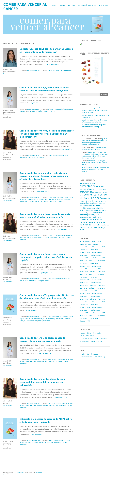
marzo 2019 (101, 247)
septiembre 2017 (95, 269)
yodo (29, 157)
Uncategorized (84, 341)
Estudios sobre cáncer (87, 336)
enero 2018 (94, 263)
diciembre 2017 (85, 266)
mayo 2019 (83, 247)
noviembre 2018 (97, 252)
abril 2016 (92, 288)
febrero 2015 (84, 304)
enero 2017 (94, 277)
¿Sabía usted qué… (97, 341)
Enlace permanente (66, 70)
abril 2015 (92, 302)
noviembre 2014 (97, 307)
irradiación (49, 319)
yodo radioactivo (37, 111)
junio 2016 (101, 285)
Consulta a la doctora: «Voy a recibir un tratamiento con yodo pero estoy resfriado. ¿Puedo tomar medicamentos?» (46, 134)
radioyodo (56, 70)
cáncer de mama (92, 201)
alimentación (52, 197)
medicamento (56, 155)
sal (43, 237)
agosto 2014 (84, 313)
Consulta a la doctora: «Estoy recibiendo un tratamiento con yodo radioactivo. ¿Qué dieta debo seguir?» (46, 257)
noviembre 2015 (97, 293)
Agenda (82, 333)
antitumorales (86, 192)
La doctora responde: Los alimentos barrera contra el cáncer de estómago (95, 169)
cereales (27, 319)
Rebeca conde (86, 167)
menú (62, 319)
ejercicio (84, 210)
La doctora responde (33, 70)
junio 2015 (101, 299)
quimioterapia (86, 219)
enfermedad (23, 201)
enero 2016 (94, 291)
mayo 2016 (83, 288)
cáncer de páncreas (91, 203)
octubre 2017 (84, 269)
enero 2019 (94, 249)
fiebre (50, 155)
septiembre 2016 (95, 282)
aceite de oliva (84, 183)
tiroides (46, 201)
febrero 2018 (84, 263)
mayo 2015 (83, 302)
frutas (104, 210)
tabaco (106, 225)
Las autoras (103, 5)
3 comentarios (7, 365)
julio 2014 (93, 313)
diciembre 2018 (85, 252)
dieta (46, 199)
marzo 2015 (101, 302)
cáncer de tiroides (60, 109)
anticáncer (60, 197)
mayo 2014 (83, 315)
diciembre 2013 (85, 321)
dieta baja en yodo (54, 199)
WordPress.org (100, 357)
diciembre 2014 (85, 307)
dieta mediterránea (66, 199)
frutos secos (44, 405)
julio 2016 (93, 285)
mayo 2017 (83, 274)
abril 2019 (92, 247)
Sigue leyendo (52, 64)
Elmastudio (38, 472)
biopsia (54, 316)
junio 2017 (101, 271)
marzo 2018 (101, 260)
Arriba (5, 475)
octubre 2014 (84, 310)
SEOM (102, 225)
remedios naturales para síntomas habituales (92, 222)
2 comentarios (7, 405)
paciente (67, 319)
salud (98, 225)
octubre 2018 (84, 255)
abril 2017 (92, 274)
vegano (34, 320)
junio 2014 (101, 313)
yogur (82, 230)
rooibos (93, 225)
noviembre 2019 (85, 241)
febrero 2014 (84, 318)
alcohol (92, 183)
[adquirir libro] (81, 44)
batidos (94, 192)
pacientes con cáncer (100, 215)
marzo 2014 (101, 315)
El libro (62, 5)
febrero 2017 (84, 277)
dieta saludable (97, 208)
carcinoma (69, 109)
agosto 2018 (84, 258)
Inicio (54, 5)
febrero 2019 (84, 249)
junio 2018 (101, 258)
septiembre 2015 (95, 296)
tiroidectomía (39, 201)
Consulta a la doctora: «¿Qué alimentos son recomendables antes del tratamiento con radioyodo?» (42, 382)
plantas (82, 217)
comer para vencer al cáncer (35, 199)
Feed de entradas (92, 354)
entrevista (28, 442)
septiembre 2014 (95, 310)
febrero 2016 (84, 291)
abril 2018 (92, 260)
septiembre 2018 (95, 255)
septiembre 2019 (85, 244)
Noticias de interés (101, 338)
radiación (55, 278)
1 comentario (7, 74)
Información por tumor (87, 5)
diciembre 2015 (85, 293)
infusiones (83, 213)
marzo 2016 (101, 288)
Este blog (71, 5)
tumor (29, 111)
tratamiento (23, 157)
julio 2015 (93, 299)
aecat (49, 316)
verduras (98, 227)
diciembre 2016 (85, 280)
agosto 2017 (84, 271)
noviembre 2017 (97, 266)
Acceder (82, 354)
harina (50, 70)
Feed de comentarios (86, 357)
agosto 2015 (84, 299)
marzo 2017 (101, 274)
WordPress (20, 472)
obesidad (83, 215)
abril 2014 (92, 315)
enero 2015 (94, 304)
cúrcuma (88, 206)
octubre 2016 (84, 282)
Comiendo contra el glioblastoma (92, 108)
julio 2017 (93, 271)
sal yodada (48, 237)
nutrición (101, 213)
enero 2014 (94, 318)
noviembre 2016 (97, 280)
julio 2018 (93, 258)
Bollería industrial (102, 192)
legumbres (56, 319)
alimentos (51, 109)
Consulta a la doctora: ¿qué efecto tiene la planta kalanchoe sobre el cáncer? (94, 163)
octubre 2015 (84, 296)
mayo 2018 (83, 260)
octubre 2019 (96, 241)
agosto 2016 (84, 285)
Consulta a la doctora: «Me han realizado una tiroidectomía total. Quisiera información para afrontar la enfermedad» (43, 176)
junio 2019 (96, 244)
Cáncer (66, 197)
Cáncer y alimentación (34, 440)
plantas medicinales (93, 217)
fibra (99, 210)
